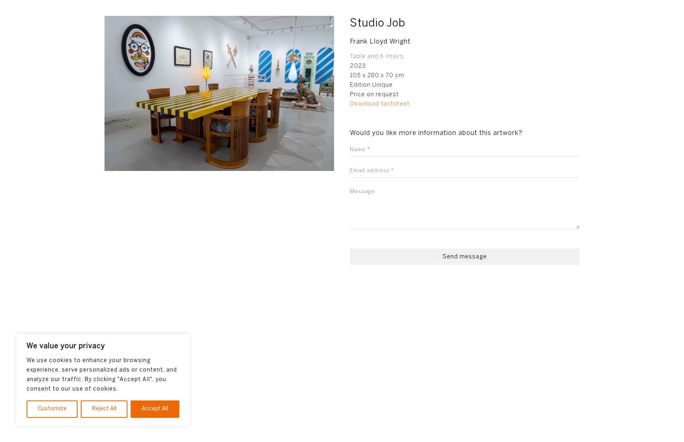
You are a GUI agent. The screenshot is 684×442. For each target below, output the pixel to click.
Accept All (155, 409)
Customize (52, 409)
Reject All (104, 409)
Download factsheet (379, 104)
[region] (103, 380)
